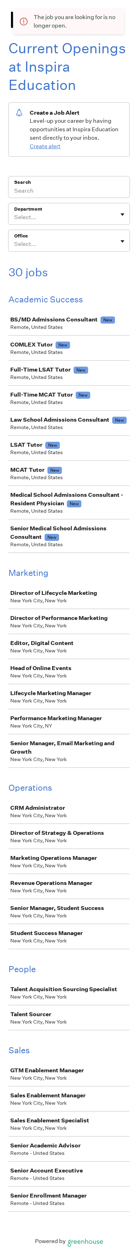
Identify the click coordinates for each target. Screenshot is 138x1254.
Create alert (45, 146)
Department (28, 209)
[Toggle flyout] (122, 214)
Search (22, 182)
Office (21, 236)
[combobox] (14, 217)
